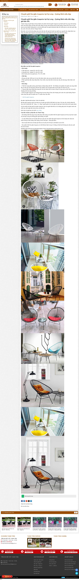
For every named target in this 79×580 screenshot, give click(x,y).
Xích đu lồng (54, 9)
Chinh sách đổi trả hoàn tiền (70, 563)
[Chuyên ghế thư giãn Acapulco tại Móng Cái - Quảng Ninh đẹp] (24, 522)
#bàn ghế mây (41, 6)
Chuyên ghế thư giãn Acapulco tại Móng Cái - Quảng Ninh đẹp (23, 529)
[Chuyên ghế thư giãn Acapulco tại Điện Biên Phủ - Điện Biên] (70, 522)
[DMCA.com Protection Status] (63, 577)
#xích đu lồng (16, 6)
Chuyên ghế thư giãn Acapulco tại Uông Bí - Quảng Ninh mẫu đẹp (39, 529)
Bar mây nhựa (36, 573)
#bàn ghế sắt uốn (28, 6)
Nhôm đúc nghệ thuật (38, 567)
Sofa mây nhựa (37, 571)
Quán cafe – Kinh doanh (38, 560)
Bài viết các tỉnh (24, 16)
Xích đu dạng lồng (52, 561)
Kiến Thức (72, 9)
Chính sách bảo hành (69, 560)
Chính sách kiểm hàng (69, 565)
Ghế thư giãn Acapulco (28, 97)
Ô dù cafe (61, 9)
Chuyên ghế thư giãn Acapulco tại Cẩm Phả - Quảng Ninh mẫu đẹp (8, 529)
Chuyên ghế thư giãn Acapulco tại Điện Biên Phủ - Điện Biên (70, 529)
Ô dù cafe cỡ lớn (52, 563)
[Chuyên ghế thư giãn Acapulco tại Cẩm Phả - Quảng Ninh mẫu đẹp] (8, 522)
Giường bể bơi (52, 560)
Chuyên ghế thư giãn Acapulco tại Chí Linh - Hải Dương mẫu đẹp (54, 529)
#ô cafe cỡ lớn (35, 6)
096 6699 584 (4, 562)
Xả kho (66, 9)
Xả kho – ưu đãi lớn (53, 565)
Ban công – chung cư (38, 565)
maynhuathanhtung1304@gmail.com (9, 543)
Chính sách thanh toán (69, 567)
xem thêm (39, 110)
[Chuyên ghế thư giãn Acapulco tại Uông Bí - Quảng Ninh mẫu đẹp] (39, 522)
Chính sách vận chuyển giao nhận (71, 569)
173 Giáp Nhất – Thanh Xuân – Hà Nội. (70, 0)
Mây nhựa (36, 569)
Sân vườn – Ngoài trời (38, 563)
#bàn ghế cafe (22, 6)
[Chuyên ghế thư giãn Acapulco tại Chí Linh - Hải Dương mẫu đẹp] (55, 522)
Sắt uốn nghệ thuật (37, 561)
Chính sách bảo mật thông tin (70, 561)
